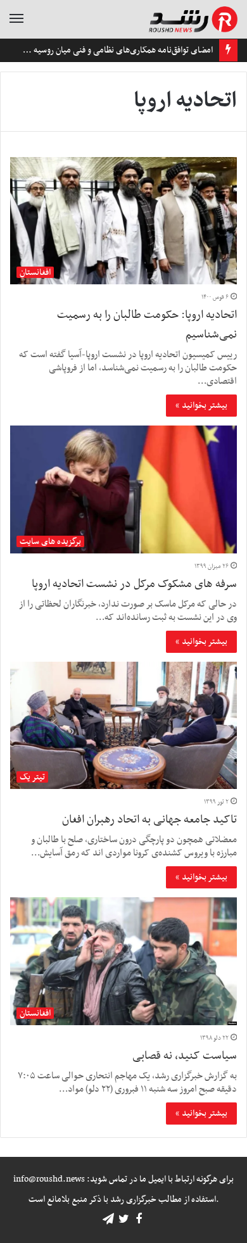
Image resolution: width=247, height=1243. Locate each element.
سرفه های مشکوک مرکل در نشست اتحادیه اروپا (134, 584)
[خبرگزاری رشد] (193, 19)
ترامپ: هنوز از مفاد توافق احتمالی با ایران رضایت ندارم (114, 50)
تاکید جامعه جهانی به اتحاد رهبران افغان (149, 820)
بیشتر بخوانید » (201, 405)
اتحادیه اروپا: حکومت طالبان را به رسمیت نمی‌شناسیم (147, 324)
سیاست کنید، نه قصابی (184, 1056)
